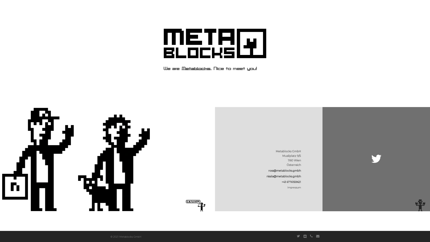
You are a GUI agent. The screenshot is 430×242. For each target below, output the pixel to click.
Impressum (294, 187)
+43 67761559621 (291, 182)
